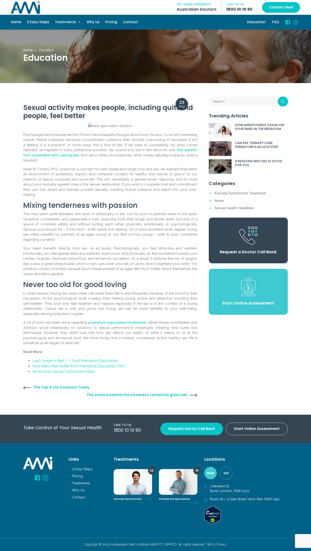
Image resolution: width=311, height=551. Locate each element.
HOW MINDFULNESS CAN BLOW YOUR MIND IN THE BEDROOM (259, 127)
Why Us (93, 22)
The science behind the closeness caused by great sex (137, 394)
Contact (130, 22)
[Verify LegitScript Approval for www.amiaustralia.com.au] (212, 515)
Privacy (222, 544)
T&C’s (210, 544)
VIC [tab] (226, 473)
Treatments (65, 22)
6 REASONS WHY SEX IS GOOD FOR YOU (258, 163)
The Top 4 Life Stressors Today (61, 387)
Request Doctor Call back (191, 428)
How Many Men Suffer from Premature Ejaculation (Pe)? (79, 366)
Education (256, 22)
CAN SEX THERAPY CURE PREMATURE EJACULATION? (257, 145)
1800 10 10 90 (239, 9)
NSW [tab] (210, 473)
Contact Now (281, 7)
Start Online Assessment (257, 428)
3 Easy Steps (38, 22)
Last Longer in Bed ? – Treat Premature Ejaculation (75, 360)
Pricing (111, 22)
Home (16, 22)
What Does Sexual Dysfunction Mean (63, 371)
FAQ (275, 22)
